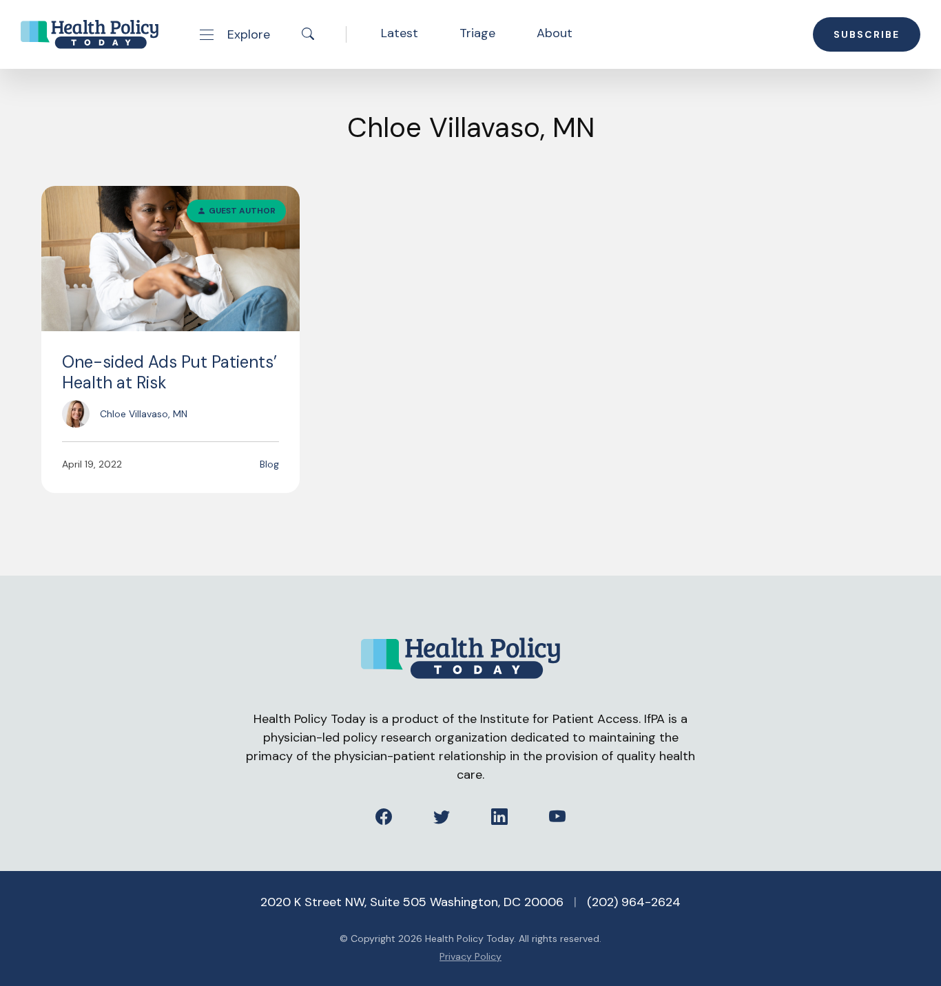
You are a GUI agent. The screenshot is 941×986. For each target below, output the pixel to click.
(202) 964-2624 (634, 902)
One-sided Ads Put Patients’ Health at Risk (169, 372)
